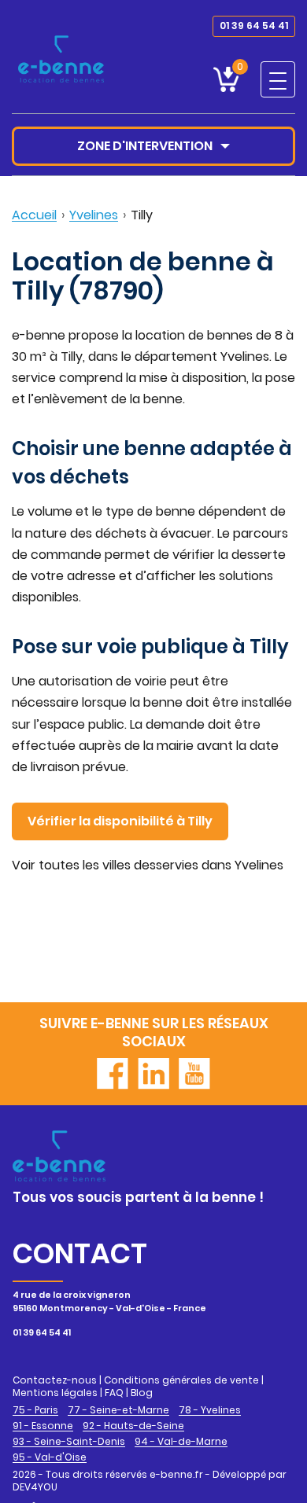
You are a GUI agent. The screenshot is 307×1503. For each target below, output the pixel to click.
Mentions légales (55, 1392)
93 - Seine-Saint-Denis (69, 1441)
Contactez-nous (55, 1380)
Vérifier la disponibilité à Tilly (120, 821)
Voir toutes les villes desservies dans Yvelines (147, 865)
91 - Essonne (43, 1426)
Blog (142, 1392)
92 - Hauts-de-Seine (133, 1426)
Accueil (34, 215)
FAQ (114, 1392)
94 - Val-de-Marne (181, 1441)
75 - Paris (35, 1410)
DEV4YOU (35, 1487)
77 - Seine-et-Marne (118, 1410)
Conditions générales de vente (181, 1380)
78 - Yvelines (210, 1410)
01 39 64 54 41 (254, 25)
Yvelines (93, 215)
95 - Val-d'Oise (50, 1457)
